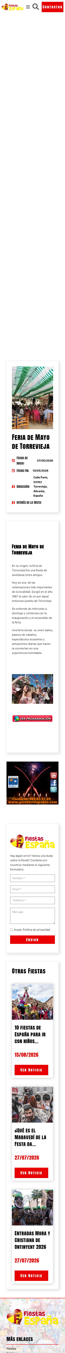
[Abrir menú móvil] (28, 7)
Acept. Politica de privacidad (32, 929)
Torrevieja (18, 570)
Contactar (53, 7)
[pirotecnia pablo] (32, 782)
